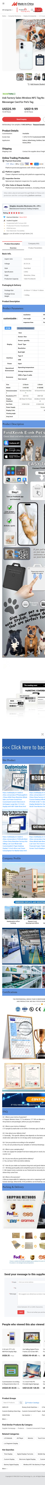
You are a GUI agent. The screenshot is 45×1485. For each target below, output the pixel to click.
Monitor (30, 1438)
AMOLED (5, 1407)
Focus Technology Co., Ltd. (28, 1476)
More (4, 1469)
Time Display (8, 1454)
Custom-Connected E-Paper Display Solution (32, 1411)
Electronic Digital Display (27, 1459)
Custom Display (9, 1459)
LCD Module (8, 1438)
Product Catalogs (33, 1403)
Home (4, 16)
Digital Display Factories (25, 1454)
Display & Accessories (29, 16)
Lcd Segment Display (11, 1443)
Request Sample (39, 124)
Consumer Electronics (14, 16)
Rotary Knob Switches (29, 1407)
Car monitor (26, 1415)
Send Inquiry (22, 119)
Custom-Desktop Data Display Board (14, 1411)
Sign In (5, 233)
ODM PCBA (6, 1415)
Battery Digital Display (11, 1464)
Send (21, 1312)
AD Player (20, 1438)
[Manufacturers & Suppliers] (23, 4)
